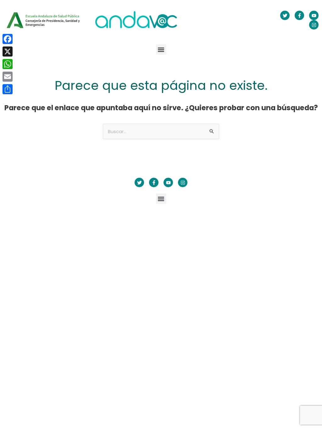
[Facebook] (7, 39)
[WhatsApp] (7, 64)
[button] (161, 49)
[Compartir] (7, 89)
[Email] (7, 76)
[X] (7, 51)
